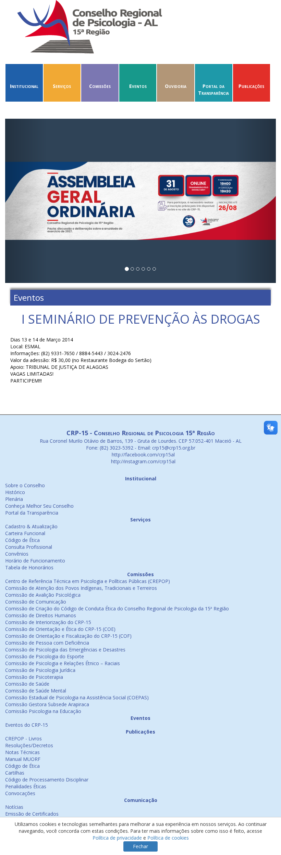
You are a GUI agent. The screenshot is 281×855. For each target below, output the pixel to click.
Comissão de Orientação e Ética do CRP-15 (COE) (60, 629)
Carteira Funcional (25, 533)
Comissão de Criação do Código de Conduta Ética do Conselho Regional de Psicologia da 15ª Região (117, 608)
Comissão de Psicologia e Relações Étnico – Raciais (62, 663)
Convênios (16, 553)
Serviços (62, 86)
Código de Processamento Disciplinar (46, 779)
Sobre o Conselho (25, 485)
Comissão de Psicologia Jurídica (40, 670)
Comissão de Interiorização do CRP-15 (48, 622)
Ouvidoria (175, 86)
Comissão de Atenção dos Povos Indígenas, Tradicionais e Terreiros (81, 588)
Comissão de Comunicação (35, 601)
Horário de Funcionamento (35, 560)
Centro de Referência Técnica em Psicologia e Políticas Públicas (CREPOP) (87, 581)
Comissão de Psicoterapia (34, 677)
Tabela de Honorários (29, 567)
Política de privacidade (117, 837)
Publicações (251, 86)
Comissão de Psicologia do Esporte (44, 656)
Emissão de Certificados (32, 814)
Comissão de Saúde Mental (35, 690)
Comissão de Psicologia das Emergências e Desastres (65, 649)
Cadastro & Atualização (31, 526)
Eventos (138, 86)
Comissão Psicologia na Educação (43, 711)
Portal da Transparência (213, 89)
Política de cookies (168, 837)
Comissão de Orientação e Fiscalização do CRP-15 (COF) (68, 636)
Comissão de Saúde (27, 684)
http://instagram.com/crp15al (142, 461)
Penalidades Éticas (25, 786)
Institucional (24, 86)
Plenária (14, 499)
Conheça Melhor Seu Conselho (39, 506)
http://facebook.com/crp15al (142, 454)
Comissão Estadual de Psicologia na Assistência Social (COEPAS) (77, 697)
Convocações (20, 793)
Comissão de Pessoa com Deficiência (47, 642)
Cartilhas (14, 772)
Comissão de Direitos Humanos (40, 615)
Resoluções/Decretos (29, 745)
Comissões (100, 86)
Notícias (14, 807)
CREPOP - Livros (23, 738)
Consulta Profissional (28, 547)
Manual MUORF (22, 759)
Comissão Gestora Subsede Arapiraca (47, 704)
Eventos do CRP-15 (26, 725)
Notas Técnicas (22, 752)
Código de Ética (22, 540)
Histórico (15, 492)
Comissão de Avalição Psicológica (43, 595)
